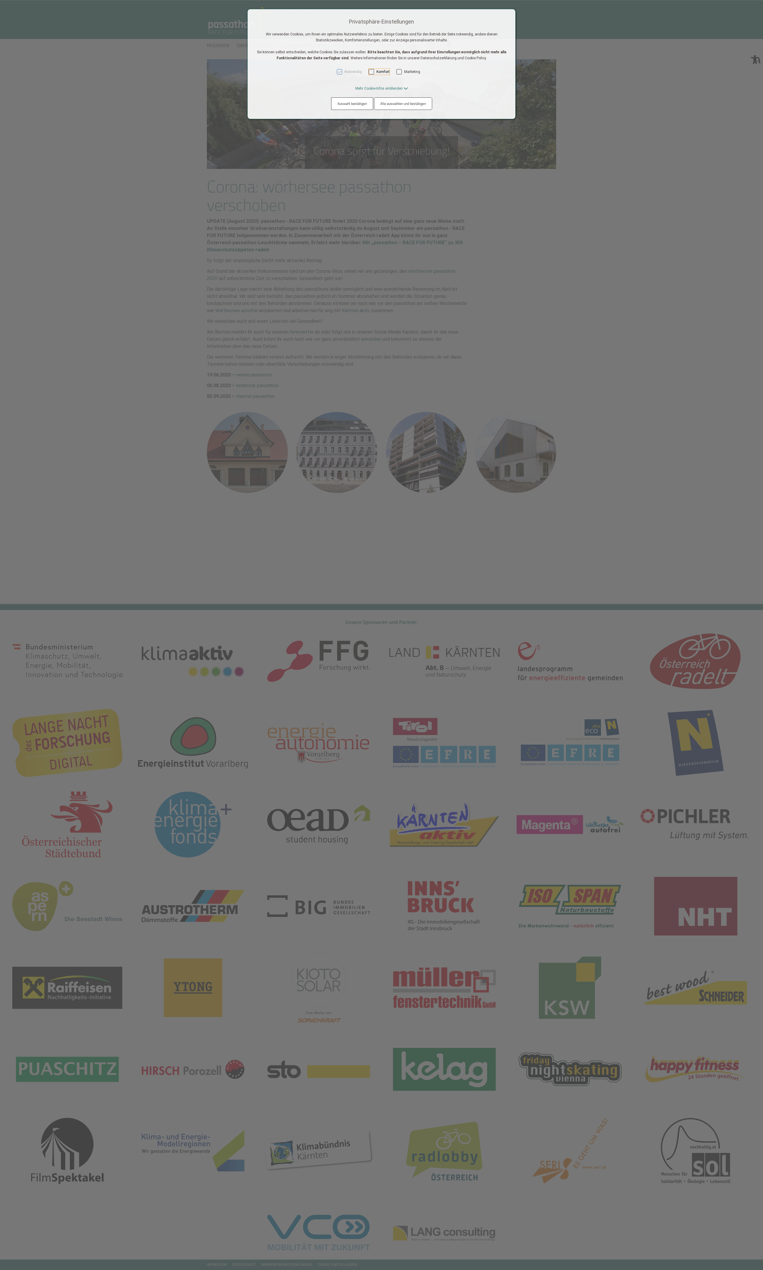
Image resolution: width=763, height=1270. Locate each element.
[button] (381, 88)
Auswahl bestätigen (352, 103)
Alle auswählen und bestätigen (403, 103)
